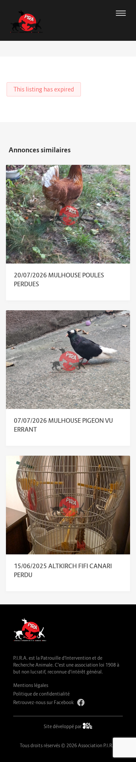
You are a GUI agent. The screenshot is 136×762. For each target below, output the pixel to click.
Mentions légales (30, 685)
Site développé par (63, 726)
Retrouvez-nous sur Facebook (43, 702)
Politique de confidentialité (41, 694)
